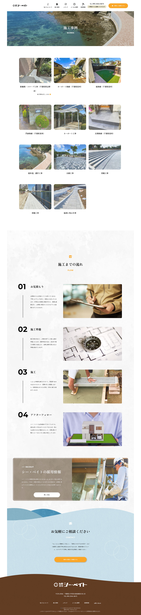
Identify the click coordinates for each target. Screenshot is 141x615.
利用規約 (89, 611)
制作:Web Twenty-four (70, 609)
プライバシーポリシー (80, 611)
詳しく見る (47, 494)
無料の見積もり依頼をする (71, 559)
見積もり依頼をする (119, 5)
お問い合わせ (97, 603)
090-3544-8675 (97, 3)
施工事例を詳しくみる (43, 94)
